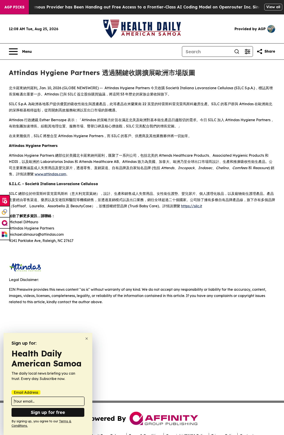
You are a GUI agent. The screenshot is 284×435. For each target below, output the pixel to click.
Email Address (26, 392)
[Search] (236, 51)
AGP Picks (14, 7)
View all (273, 7)
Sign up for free (48, 412)
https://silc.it (191, 206)
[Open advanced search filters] (247, 51)
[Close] (87, 338)
